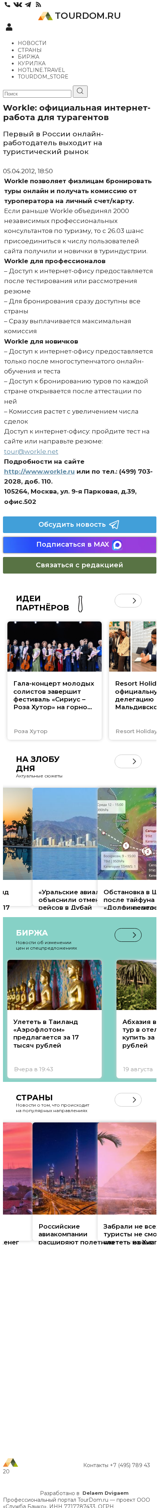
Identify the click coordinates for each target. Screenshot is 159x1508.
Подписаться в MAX (72, 544)
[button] (121, 600)
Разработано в (84, 1493)
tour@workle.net (31, 451)
